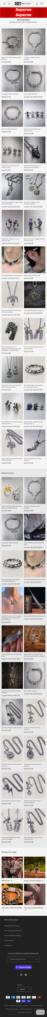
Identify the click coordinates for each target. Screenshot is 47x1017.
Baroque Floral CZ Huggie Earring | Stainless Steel (34, 239)
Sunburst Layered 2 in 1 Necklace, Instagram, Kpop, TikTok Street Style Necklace (12, 617)
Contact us (8, 945)
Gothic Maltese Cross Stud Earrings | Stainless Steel (12, 422)
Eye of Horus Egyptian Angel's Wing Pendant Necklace (12, 203)
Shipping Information (12, 926)
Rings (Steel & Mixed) (32, 880)
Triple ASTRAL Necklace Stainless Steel (34, 543)
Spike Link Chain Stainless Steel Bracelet (11, 58)
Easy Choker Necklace (30, 94)
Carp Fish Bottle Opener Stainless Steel (12, 655)
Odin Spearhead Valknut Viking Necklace (11, 691)
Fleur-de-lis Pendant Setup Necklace (32, 728)
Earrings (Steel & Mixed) (33, 907)
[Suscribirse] (36, 959)
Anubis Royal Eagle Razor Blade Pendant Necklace (11, 838)
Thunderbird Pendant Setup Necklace (32, 765)
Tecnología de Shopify (22, 1005)
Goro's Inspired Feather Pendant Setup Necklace (34, 347)
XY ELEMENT (11, 1005)
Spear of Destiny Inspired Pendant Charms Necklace (12, 459)
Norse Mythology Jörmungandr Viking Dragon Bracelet (33, 386)
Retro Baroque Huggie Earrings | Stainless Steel (33, 422)
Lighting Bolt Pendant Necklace (11, 801)
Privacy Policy (9, 940)
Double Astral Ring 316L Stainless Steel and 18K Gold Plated (12, 507)
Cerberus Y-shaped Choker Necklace (32, 58)
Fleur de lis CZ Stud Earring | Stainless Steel (32, 130)
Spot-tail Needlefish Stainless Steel (34, 616)
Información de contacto (24, 1012)
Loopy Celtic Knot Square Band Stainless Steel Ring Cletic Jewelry (34, 655)
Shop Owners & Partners (12, 931)
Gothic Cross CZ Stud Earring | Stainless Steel (10, 166)
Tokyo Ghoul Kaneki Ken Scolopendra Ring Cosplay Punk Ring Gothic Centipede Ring (11, 348)
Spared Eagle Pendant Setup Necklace (32, 459)
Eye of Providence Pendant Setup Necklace (12, 765)
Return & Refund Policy (12, 936)
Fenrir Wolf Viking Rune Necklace (34, 310)
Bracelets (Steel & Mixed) (12, 907)
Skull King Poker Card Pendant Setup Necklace (33, 838)
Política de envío (39, 1009)
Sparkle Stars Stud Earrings (32, 275)
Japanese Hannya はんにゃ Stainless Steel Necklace (32, 166)
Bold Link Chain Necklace (9, 129)
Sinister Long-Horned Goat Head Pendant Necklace (11, 311)
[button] (4, 3)
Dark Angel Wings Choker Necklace (12, 275)
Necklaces (6, 880)
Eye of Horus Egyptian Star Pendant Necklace (32, 203)
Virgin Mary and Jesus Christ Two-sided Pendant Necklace (12, 386)
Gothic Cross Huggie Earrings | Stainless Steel (10, 239)
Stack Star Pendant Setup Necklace (12, 727)
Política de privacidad (11, 1009)
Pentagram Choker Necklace (10, 94)
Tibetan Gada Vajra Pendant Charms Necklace (32, 801)
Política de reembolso (36, 1005)
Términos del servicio (26, 1009)
